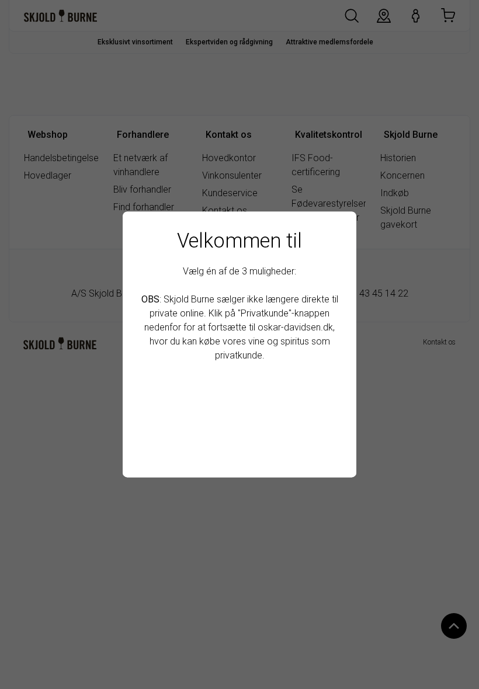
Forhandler (239, 420)
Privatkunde (240, 392)
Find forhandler (239, 448)
